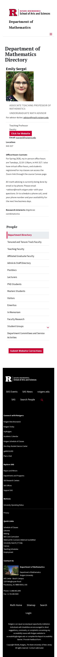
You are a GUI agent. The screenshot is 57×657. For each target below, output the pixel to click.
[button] (48, 326)
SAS (13, 399)
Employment (8, 552)
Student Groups (15, 326)
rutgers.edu (43, 391)
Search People (27, 399)
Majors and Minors (10, 471)
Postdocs (12, 270)
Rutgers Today (9, 427)
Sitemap (31, 605)
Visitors (11, 298)
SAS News (27, 391)
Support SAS (8, 490)
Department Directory (20, 234)
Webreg (6, 533)
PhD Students (14, 284)
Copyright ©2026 (13, 645)
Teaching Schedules (11, 549)
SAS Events (12, 391)
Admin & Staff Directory (19, 263)
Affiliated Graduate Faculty (20, 256)
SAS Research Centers (11, 480)
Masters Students (16, 291)
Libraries (7, 530)
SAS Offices (8, 485)
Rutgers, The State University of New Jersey (36, 645)
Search (43, 605)
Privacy (6, 513)
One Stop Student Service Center (15, 446)
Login (28, 613)
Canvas (6, 546)
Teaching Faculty (15, 249)
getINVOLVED (8, 451)
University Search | (10, 543)
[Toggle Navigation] (51, 34)
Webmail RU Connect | (12, 540)
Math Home (16, 605)
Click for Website (20, 133)
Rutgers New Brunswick (12, 422)
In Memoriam (13, 312)
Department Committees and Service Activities (26, 335)
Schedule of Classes (11, 527)
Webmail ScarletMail (28, 540)
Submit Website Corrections (26, 350)
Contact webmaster (36, 648)
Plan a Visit (8, 456)
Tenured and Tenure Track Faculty (24, 241)
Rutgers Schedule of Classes (14, 441)
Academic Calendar (11, 436)
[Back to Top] (51, 650)
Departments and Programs (14, 476)
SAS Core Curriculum (11, 537)
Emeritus (11, 305)
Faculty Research (15, 319)
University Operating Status (14, 505)
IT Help (20, 543)
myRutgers (7, 431)
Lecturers (12, 277)
